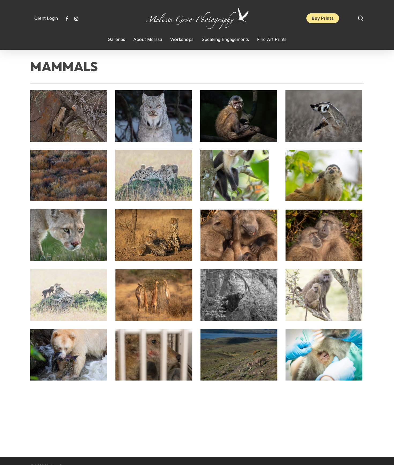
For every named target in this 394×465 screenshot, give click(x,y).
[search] (361, 18)
